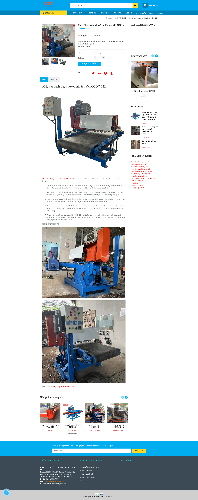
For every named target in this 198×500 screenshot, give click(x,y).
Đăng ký (139, 451)
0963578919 (161, 13)
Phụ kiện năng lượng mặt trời (141, 169)
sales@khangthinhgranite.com (55, 481)
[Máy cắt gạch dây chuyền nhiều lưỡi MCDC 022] (48, 5)
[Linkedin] (99, 72)
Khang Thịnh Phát (138, 188)
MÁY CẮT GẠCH (121, 18)
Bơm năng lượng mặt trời (140, 166)
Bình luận (54, 79)
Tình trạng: (82, 53)
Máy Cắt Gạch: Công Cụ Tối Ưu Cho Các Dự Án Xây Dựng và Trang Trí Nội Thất (149, 116)
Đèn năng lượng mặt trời (139, 164)
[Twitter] (93, 72)
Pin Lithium (135, 183)
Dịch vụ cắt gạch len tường (149, 142)
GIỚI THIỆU (91, 13)
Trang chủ (110, 18)
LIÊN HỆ (129, 13)
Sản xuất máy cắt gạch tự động (141, 162)
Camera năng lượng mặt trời (141, 173)
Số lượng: (81, 58)
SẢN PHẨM (105, 13)
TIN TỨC (117, 13)
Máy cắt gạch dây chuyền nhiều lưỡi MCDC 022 (58, 179)
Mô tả (44, 79)
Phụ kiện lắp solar (137, 181)
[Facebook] (87, 72)
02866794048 (151, 13)
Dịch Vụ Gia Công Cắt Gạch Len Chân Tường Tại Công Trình (150, 130)
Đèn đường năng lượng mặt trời (142, 171)
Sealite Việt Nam (137, 185)
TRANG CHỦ (77, 13)
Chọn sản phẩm (89, 63)
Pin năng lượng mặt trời (139, 176)
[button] (150, 5)
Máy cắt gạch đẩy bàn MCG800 (63, 386)
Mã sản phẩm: (83, 35)
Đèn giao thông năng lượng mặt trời (143, 178)
